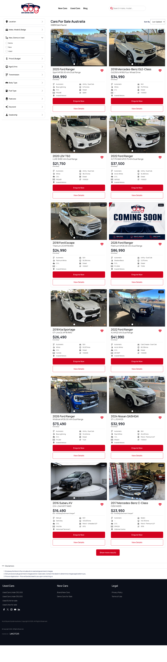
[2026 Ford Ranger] (137, 221)
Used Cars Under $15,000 (12, 596)
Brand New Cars (63, 592)
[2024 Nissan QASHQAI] (137, 394)
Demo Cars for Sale (64, 596)
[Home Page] (30, 8)
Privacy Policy (117, 592)
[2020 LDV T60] (79, 134)
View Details (79, 108)
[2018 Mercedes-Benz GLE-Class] (137, 47)
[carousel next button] (104, 47)
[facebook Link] (4, 609)
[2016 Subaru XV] (79, 481)
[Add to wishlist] (102, 70)
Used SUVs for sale (9, 600)
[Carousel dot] (74, 64)
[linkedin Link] (18, 609)
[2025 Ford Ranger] (79, 47)
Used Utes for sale (9, 605)
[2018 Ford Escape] (79, 221)
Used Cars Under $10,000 (12, 592)
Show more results (108, 552)
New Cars (62, 8)
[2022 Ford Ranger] (137, 134)
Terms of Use (117, 596)
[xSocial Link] (7, 609)
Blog (85, 8)
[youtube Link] (15, 609)
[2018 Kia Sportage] (79, 308)
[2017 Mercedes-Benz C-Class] (137, 481)
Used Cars (75, 8)
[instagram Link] (11, 609)
